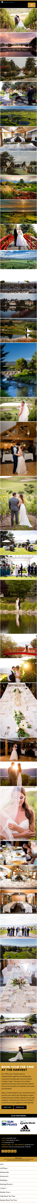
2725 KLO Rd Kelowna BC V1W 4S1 (20, 1147)
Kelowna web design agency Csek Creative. (20, 1160)
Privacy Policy (18, 1158)
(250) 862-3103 (11, 1138)
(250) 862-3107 (9, 1142)
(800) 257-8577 (14, 1140)
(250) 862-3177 (29, 1144)
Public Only (7, 1107)
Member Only (20, 1107)
